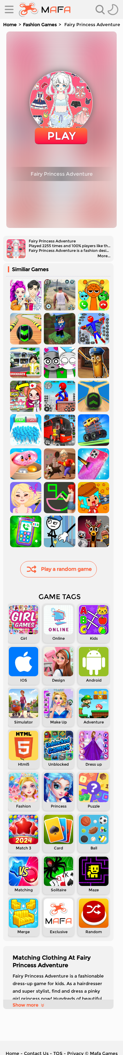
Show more (25, 1005)
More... (103, 255)
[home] (44, 9)
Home (10, 24)
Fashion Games (40, 24)
